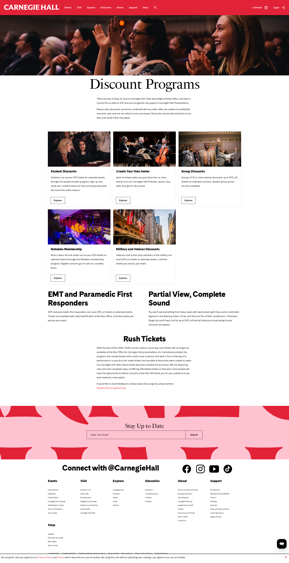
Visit (83, 481)
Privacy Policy (44, 557)
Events (52, 481)
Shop (51, 525)
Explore (118, 481)
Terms (60, 557)
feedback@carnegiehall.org (111, 388)
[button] (286, 557)
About (182, 481)
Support (216, 481)
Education (152, 481)
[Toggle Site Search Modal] (155, 7)
